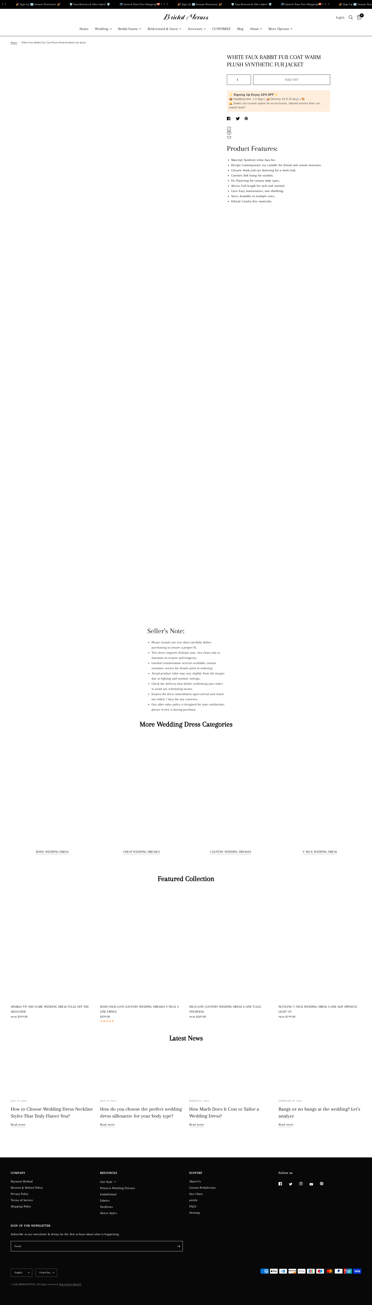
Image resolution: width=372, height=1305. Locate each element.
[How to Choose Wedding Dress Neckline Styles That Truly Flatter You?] (52, 1071)
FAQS (192, 1206)
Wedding (101, 29)
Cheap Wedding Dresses (141, 851)
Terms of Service (22, 1200)
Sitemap (194, 1212)
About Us (195, 1181)
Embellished (108, 1194)
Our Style (106, 1181)
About (254, 29)
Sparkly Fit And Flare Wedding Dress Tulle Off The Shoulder (50, 1009)
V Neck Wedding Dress (320, 851)
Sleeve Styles (108, 1213)
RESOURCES (108, 1172)
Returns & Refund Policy (27, 1187)
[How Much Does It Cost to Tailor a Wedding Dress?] (230, 1071)
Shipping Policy (21, 1206)
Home (84, 29)
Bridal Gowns (128, 29)
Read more (18, 1124)
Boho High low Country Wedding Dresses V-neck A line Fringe (139, 1009)
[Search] (351, 17)
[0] (358, 17)
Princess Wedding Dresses (117, 1188)
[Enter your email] (178, 1246)
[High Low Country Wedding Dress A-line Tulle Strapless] (230, 945)
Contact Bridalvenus (202, 1187)
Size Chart (196, 1194)
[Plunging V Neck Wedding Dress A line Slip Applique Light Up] (320, 945)
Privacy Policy (19, 1194)
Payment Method (22, 1181)
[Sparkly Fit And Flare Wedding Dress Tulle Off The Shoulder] (52, 945)
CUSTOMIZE (221, 29)
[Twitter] (293, 1184)
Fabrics (105, 1200)
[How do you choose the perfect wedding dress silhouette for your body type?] (141, 1071)
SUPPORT (196, 1172)
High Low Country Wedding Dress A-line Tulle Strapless (225, 1009)
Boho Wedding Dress (52, 851)
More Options (278, 29)
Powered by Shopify (70, 1284)
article (193, 1200)
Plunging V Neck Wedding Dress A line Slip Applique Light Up (318, 1009)
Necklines (106, 1206)
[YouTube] (314, 1184)
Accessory (195, 29)
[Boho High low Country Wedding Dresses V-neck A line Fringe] (141, 945)
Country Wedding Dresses (230, 851)
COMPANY (18, 1172)
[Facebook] (283, 1183)
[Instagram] (304, 1183)
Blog (240, 29)
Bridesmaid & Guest (163, 29)
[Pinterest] (324, 1183)
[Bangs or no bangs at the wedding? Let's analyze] (320, 1071)
